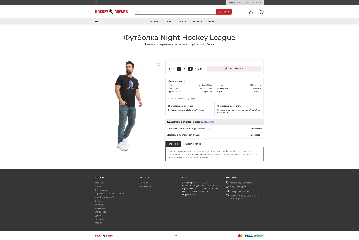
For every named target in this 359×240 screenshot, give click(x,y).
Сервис (168, 21)
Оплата (182, 21)
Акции (98, 186)
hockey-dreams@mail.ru (240, 191)
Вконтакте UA (145, 186)
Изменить (209, 122)
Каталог (154, 21)
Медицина (100, 204)
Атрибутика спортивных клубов (178, 44)
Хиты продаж (101, 190)
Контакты (213, 21)
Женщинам (100, 211)
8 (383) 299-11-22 (238, 187)
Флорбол (99, 219)
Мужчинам (100, 208)
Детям (98, 215)
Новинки (99, 182)
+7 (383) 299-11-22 (235, 3)
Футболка (208, 44)
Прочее (98, 222)
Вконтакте (143, 182)
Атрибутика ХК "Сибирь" (106, 197)
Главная (150, 44)
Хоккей (98, 201)
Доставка (197, 21)
